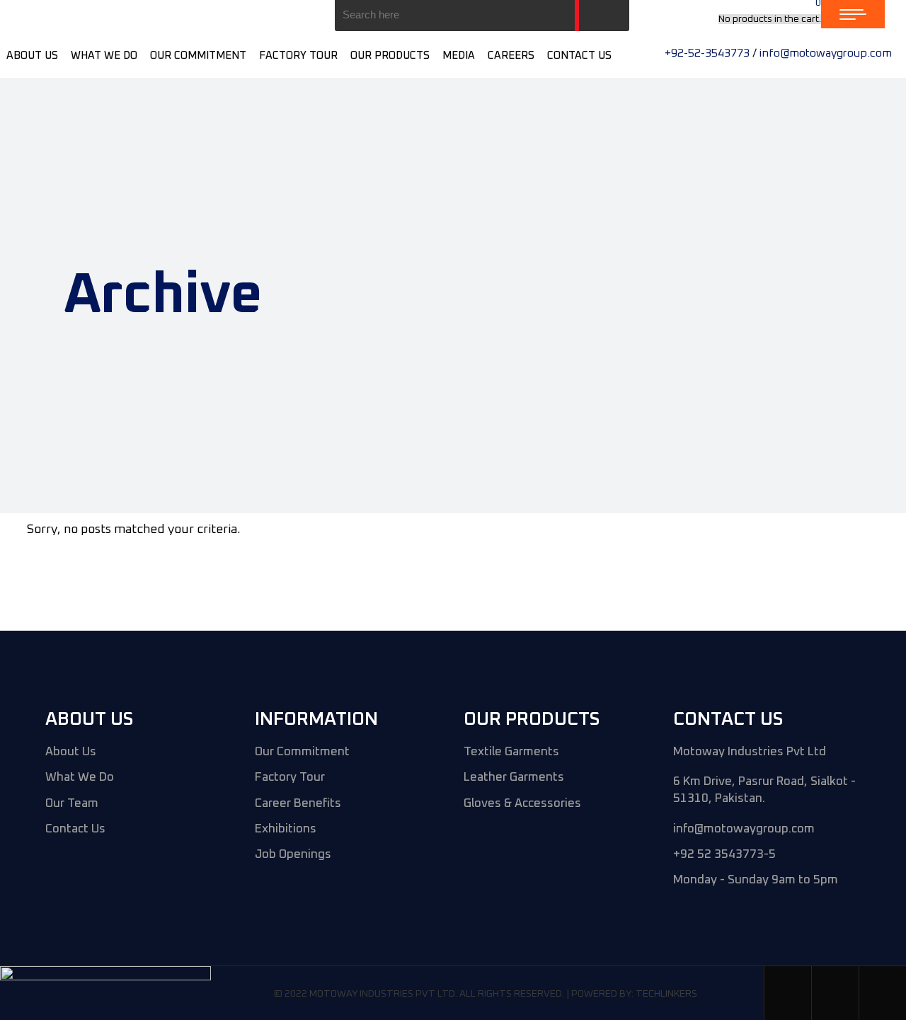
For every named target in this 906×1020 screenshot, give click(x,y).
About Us (70, 752)
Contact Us (75, 829)
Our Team (71, 804)
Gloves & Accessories (522, 804)
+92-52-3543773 (707, 53)
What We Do (79, 778)
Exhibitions (285, 829)
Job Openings (293, 855)
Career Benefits (298, 804)
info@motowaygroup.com (825, 53)
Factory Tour (290, 778)
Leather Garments (514, 778)
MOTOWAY (333, 994)
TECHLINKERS (666, 994)
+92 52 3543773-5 (724, 855)
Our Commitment (302, 752)
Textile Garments (511, 752)
